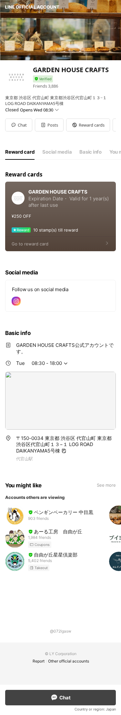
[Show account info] (43, 79)
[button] (49, 125)
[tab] (20, 152)
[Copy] (64, 451)
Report (39, 661)
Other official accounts (68, 661)
